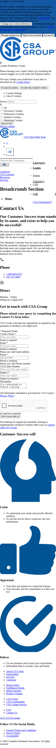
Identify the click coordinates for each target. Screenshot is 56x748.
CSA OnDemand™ (42, 202)
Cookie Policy (23, 82)
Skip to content (7, 126)
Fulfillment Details (15, 688)
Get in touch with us (10, 416)
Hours (5, 290)
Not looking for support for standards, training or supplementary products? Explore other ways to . (27, 425)
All (5, 107)
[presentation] (1, 63)
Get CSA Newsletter (10, 718)
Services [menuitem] (4, 180)
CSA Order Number (10, 366)
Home (8, 198)
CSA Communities (15, 701)
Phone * (4, 354)
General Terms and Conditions (21, 730)
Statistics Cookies (12, 117)
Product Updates (14, 693)
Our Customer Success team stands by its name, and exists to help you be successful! (28, 220)
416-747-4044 (13, 277)
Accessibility (12, 736)
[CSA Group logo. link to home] (28, 60)
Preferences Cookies (14, 114)
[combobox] (16, 160)
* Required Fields (8, 331)
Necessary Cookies (13, 111)
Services (10, 677)
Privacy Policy (7, 396)
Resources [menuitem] (5, 177)
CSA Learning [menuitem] (7, 174)
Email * (4, 343)
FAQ (8, 710)
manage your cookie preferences (16, 24)
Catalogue (11, 679)
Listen (4, 507)
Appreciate (7, 580)
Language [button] (39, 162)
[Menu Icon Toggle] (10, 152)
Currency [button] (38, 181)
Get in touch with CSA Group (23, 306)
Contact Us (11, 712)
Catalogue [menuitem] (5, 171)
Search (3, 101)
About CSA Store (15, 671)
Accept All (43, 18)
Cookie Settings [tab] (14, 93)
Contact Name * (8, 334)
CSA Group (12, 699)
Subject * (4, 372)
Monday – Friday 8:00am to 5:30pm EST (11, 298)
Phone (5, 267)
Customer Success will (17, 434)
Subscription (12, 674)
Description (5, 381)
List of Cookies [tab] (13, 96)
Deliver (4, 657)
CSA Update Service (16, 704)
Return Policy (13, 685)
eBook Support (13, 690)
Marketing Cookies (13, 120)
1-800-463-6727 (14, 274)
